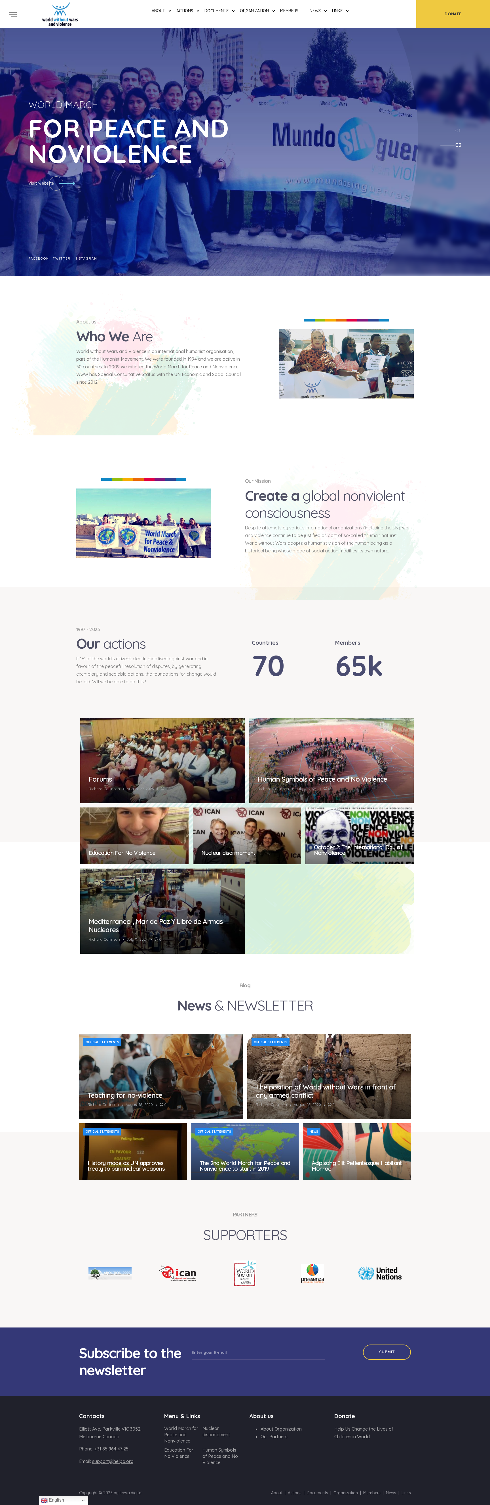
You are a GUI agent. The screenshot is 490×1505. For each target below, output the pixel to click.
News (315, 10)
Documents (216, 10)
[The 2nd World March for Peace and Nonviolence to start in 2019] (245, 1151)
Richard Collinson (104, 788)
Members (289, 10)
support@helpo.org (113, 1461)
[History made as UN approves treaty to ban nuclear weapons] (133, 1151)
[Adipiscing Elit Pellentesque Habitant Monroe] (357, 1151)
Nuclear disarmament (228, 852)
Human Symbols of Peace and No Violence (322, 779)
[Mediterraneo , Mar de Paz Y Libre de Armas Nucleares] (162, 911)
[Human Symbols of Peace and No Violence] (331, 760)
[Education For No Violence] (134, 835)
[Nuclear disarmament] (247, 835)
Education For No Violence (122, 852)
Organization (254, 10)
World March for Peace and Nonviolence (181, 1434)
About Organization (281, 1429)
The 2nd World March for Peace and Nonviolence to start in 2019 (245, 1165)
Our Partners (274, 1436)
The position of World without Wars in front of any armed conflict (326, 1091)
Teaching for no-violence (125, 1095)
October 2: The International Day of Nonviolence (358, 850)
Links (337, 10)
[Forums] (162, 760)
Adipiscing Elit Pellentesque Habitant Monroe (357, 1165)
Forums (100, 779)
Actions (184, 10)
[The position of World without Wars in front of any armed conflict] (329, 1076)
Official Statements (102, 1042)
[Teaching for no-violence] (161, 1076)
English (56, 1500)
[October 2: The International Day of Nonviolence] (359, 835)
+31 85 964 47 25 (111, 1449)
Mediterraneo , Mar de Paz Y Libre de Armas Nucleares (156, 925)
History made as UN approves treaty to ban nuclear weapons (126, 1165)
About (158, 10)
